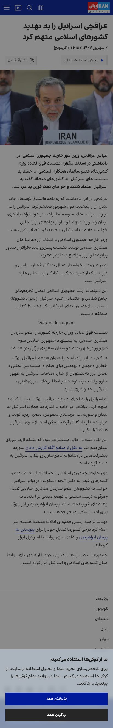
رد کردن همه (56, 715)
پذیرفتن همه (56, 699)
